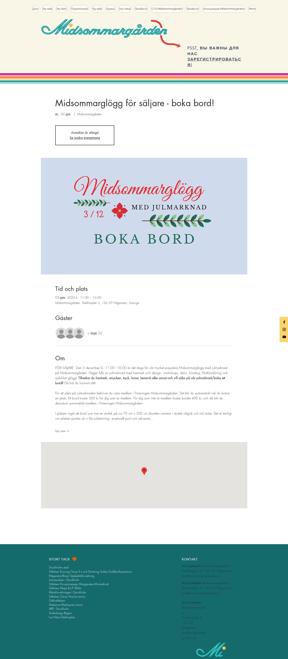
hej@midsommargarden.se (201, 576)
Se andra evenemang (85, 138)
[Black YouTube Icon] (284, 337)
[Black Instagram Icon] (284, 329)
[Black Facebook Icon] (284, 322)
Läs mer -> (62, 430)
